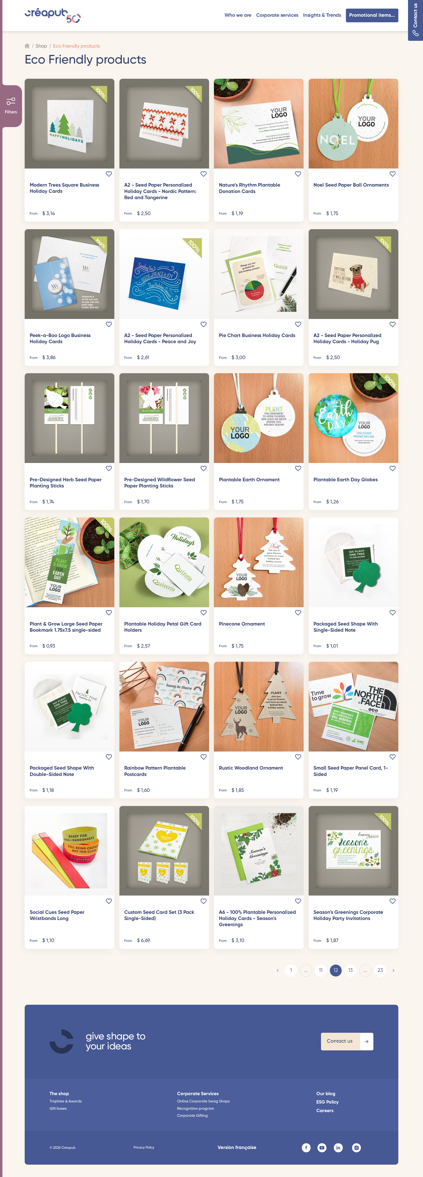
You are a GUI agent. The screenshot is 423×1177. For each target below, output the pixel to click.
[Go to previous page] (277, 970)
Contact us (415, 15)
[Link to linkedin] (338, 1147)
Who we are (237, 15)
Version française (237, 1147)
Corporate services (277, 15)
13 (350, 970)
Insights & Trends (322, 15)
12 (336, 970)
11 (321, 970)
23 (380, 970)
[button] (237, 15)
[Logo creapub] (53, 15)
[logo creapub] (61, 1041)
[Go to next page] (393, 970)
